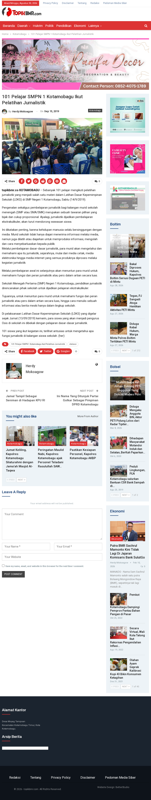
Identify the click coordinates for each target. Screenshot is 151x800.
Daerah (22, 25)
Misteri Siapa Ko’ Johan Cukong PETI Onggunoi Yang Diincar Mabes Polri (127, 388)
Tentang (82, 3)
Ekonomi (80, 25)
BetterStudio (122, 787)
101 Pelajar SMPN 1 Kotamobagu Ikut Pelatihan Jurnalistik (38, 344)
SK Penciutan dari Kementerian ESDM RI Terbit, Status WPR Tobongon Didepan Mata (127, 244)
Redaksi (94, 3)
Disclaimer (68, 3)
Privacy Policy (50, 3)
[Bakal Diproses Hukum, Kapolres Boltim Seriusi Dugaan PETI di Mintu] (118, 268)
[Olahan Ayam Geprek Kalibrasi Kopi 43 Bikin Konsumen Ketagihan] (118, 664)
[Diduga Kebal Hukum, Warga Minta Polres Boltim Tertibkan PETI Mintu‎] (118, 328)
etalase (72, 344)
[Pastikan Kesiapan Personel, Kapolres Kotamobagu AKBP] (84, 436)
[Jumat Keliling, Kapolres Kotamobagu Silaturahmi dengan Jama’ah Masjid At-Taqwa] (20, 436)
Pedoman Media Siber (115, 3)
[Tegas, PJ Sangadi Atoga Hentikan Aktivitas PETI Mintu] (118, 300)
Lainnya (93, 25)
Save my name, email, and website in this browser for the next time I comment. (45, 566)
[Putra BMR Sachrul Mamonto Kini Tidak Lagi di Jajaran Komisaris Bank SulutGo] (127, 531)
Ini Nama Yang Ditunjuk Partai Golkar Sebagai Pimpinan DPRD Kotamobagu (77, 400)
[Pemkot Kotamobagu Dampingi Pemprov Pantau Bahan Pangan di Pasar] (118, 599)
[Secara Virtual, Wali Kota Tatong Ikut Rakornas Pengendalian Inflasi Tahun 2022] (118, 633)
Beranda (9, 25)
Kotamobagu (95, 110)
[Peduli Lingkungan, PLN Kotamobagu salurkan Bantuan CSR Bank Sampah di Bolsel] (118, 471)
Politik (49, 25)
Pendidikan (63, 25)
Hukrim (38, 25)
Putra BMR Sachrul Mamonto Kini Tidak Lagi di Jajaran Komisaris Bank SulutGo (127, 551)
